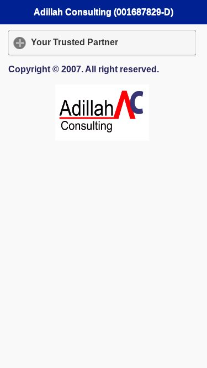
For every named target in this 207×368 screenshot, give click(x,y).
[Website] (102, 137)
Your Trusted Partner (113, 42)
